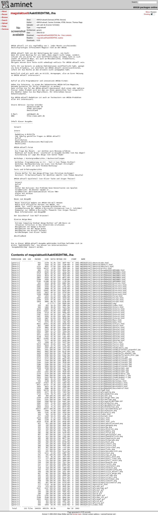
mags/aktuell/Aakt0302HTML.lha (48, 35)
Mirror (148, 12)
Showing (147, 14)
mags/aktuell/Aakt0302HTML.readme (50, 38)
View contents (66, 35)
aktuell (24, 13)
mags (14, 13)
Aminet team (77, 514)
